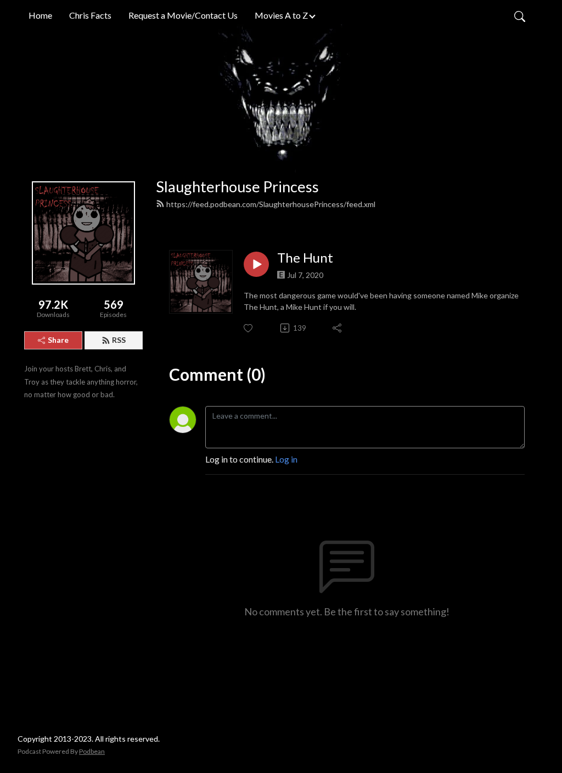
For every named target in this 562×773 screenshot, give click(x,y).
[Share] (337, 327)
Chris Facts (90, 15)
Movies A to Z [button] (281, 15)
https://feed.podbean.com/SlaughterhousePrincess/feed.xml (270, 204)
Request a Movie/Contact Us (183, 15)
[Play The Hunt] (256, 264)
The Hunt (305, 257)
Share (58, 339)
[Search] (520, 15)
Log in (286, 459)
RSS (119, 339)
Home (40, 15)
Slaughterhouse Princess (237, 186)
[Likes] (249, 328)
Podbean (92, 751)
